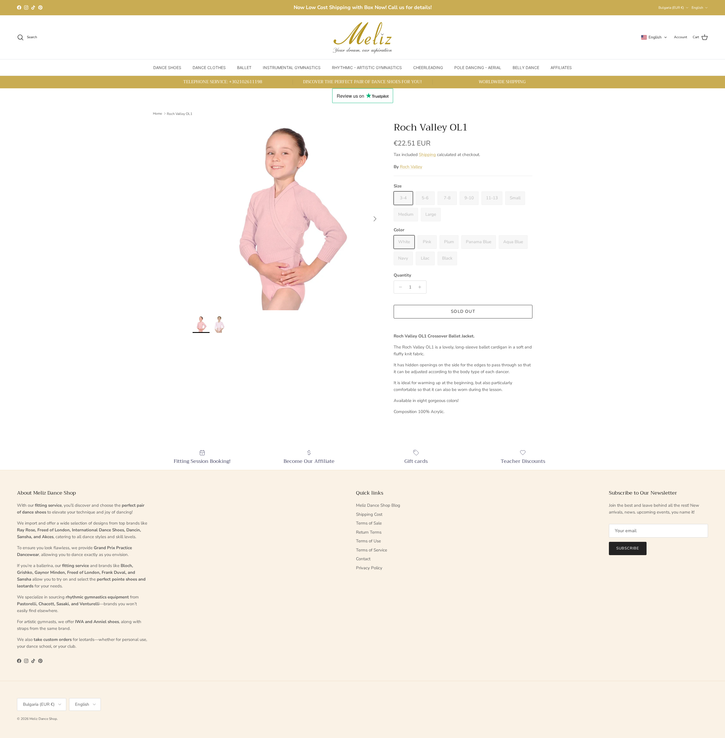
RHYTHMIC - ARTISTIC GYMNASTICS (367, 67)
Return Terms (368, 532)
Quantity (402, 275)
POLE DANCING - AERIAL (477, 67)
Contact (363, 559)
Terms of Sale (369, 523)
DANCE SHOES (167, 67)
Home (157, 113)
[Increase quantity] (421, 287)
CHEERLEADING (428, 67)
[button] (654, 37)
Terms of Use (368, 541)
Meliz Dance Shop (43, 718)
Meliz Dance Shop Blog (378, 505)
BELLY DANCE (526, 67)
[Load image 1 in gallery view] (287, 216)
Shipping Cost (369, 514)
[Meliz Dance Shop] (362, 37)
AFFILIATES (561, 67)
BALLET (244, 67)
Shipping (427, 154)
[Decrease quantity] (399, 287)
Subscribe (627, 548)
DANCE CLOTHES (209, 67)
